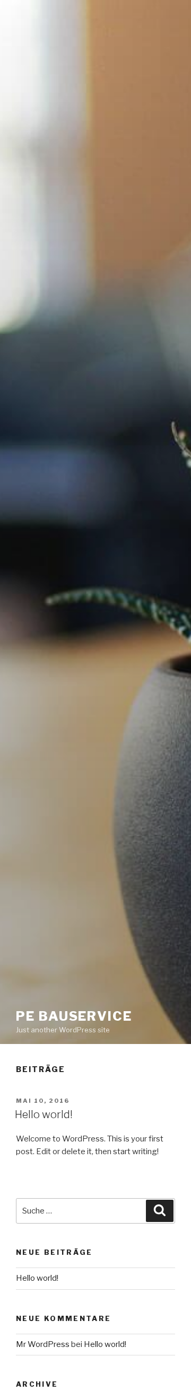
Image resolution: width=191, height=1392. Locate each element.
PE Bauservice (74, 1016)
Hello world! (44, 1114)
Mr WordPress (43, 1344)
